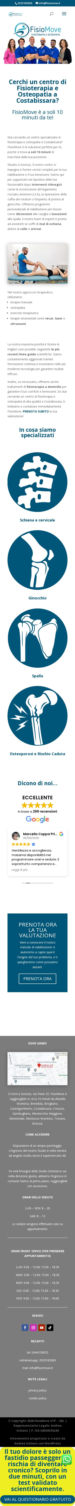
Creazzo (58, 1108)
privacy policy (37, 1390)
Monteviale (16, 1118)
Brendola (36, 1104)
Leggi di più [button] (20, 870)
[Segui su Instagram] (33, 1327)
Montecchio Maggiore (47, 1113)
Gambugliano (21, 1113)
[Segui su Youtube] (41, 1327)
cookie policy (37, 1398)
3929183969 (47, 1360)
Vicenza (37, 1123)
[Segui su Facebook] (25, 1327)
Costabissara (42, 1108)
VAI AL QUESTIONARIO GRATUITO (37, 1499)
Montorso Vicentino (39, 1118)
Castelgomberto (21, 1108)
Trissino (59, 1118)
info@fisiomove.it (41, 1368)
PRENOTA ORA (37, 978)
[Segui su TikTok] (50, 1327)
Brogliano (51, 1104)
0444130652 (40, 1352)
